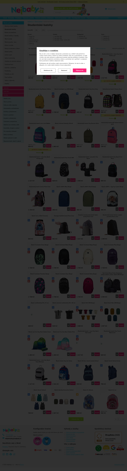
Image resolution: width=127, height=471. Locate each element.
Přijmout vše (79, 70)
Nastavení (64, 70)
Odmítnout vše (48, 70)
